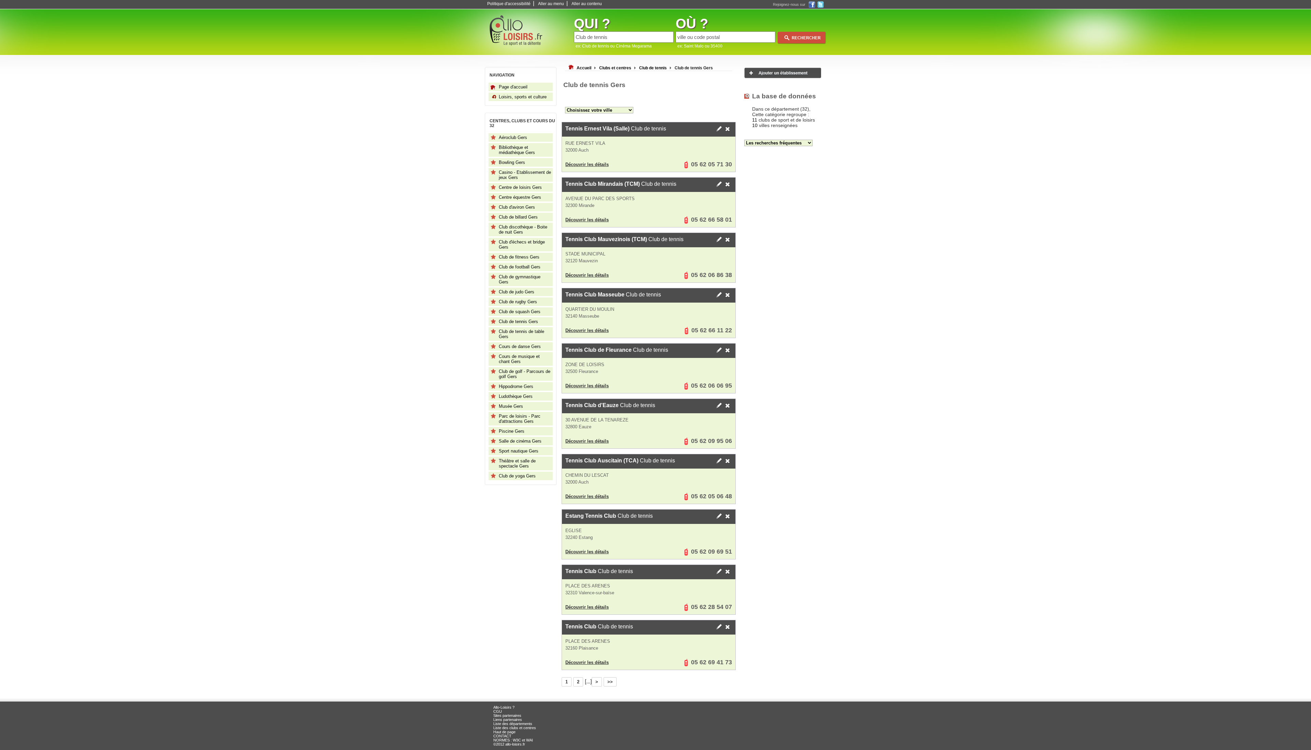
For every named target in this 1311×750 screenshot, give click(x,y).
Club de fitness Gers (519, 257)
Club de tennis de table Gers (521, 334)
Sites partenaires (507, 715)
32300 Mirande (579, 205)
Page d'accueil (513, 86)
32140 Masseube (582, 316)
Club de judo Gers (516, 291)
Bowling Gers (512, 162)
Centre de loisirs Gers (520, 187)
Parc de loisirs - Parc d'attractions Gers (519, 419)
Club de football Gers (519, 266)
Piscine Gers (511, 431)
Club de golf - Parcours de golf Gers (524, 374)
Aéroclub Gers (513, 137)
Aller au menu (551, 3)
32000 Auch (577, 150)
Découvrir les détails (587, 164)
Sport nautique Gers (518, 451)
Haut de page (504, 732)
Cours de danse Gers (520, 346)
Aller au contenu (587, 3)
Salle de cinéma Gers (520, 441)
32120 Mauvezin (581, 260)
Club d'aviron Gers (517, 207)
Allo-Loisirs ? (503, 707)
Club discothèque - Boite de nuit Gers (523, 229)
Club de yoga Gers (517, 475)
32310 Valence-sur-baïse (589, 592)
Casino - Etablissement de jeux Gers (525, 175)
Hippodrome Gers (516, 386)
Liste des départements (512, 724)
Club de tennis (615, 128)
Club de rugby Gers (518, 301)
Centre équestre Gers (520, 197)
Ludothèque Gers (516, 396)
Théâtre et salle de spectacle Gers (517, 463)
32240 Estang (579, 537)
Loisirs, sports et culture (523, 96)
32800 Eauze (578, 426)
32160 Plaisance (581, 648)
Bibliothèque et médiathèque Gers (517, 150)
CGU (497, 711)
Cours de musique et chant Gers (519, 359)
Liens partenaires (507, 720)
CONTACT (502, 736)
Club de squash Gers (519, 311)
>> (610, 681)
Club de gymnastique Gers (519, 279)
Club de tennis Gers (518, 321)
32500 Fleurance (581, 371)
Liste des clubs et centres (514, 728)
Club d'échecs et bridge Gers (522, 244)
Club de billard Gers (518, 217)
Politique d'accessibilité (509, 3)
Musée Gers (511, 406)
